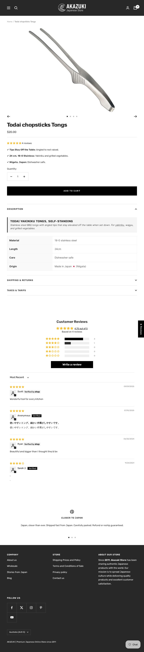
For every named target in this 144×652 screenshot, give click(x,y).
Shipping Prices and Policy (66, 560)
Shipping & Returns (20, 280)
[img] (17, 387)
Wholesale (12, 566)
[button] (14, 143)
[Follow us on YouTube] (12, 617)
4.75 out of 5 (81, 328)
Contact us (58, 578)
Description (15, 209)
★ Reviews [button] (141, 329)
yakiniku (119, 225)
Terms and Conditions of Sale (68, 566)
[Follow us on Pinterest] (41, 608)
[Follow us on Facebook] (12, 608)
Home (9, 22)
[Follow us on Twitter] (21, 608)
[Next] (135, 116)
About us (12, 560)
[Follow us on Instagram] (31, 608)
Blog (9, 578)
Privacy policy (60, 572)
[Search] (16, 7)
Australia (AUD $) (17, 632)
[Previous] (8, 116)
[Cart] (135, 7)
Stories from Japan (17, 572)
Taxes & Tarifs (16, 290)
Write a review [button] (72, 364)
